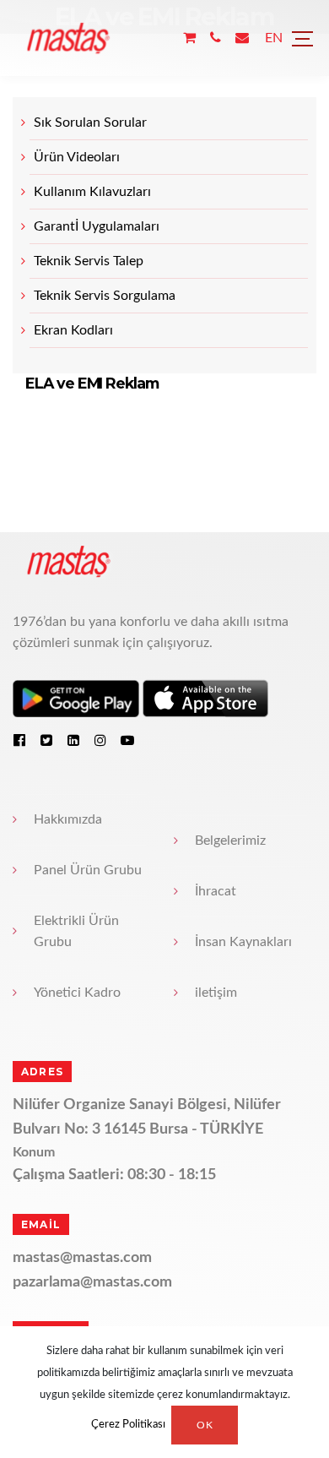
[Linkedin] (73, 740)
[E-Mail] (242, 38)
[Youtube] (127, 740)
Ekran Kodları (73, 330)
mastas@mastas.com (82, 1257)
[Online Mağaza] (189, 38)
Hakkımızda (68, 819)
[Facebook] (19, 740)
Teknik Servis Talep (88, 261)
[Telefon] (215, 38)
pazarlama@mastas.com (92, 1282)
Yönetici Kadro (77, 992)
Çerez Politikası (128, 1425)
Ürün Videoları (77, 157)
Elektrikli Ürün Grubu (76, 931)
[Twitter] (46, 740)
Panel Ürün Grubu (88, 870)
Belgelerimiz (230, 840)
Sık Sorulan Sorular (90, 122)
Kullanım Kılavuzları (92, 192)
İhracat (215, 891)
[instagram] (100, 740)
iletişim (216, 992)
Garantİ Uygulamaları (96, 226)
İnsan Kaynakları (243, 942)
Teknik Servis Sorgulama (104, 295)
